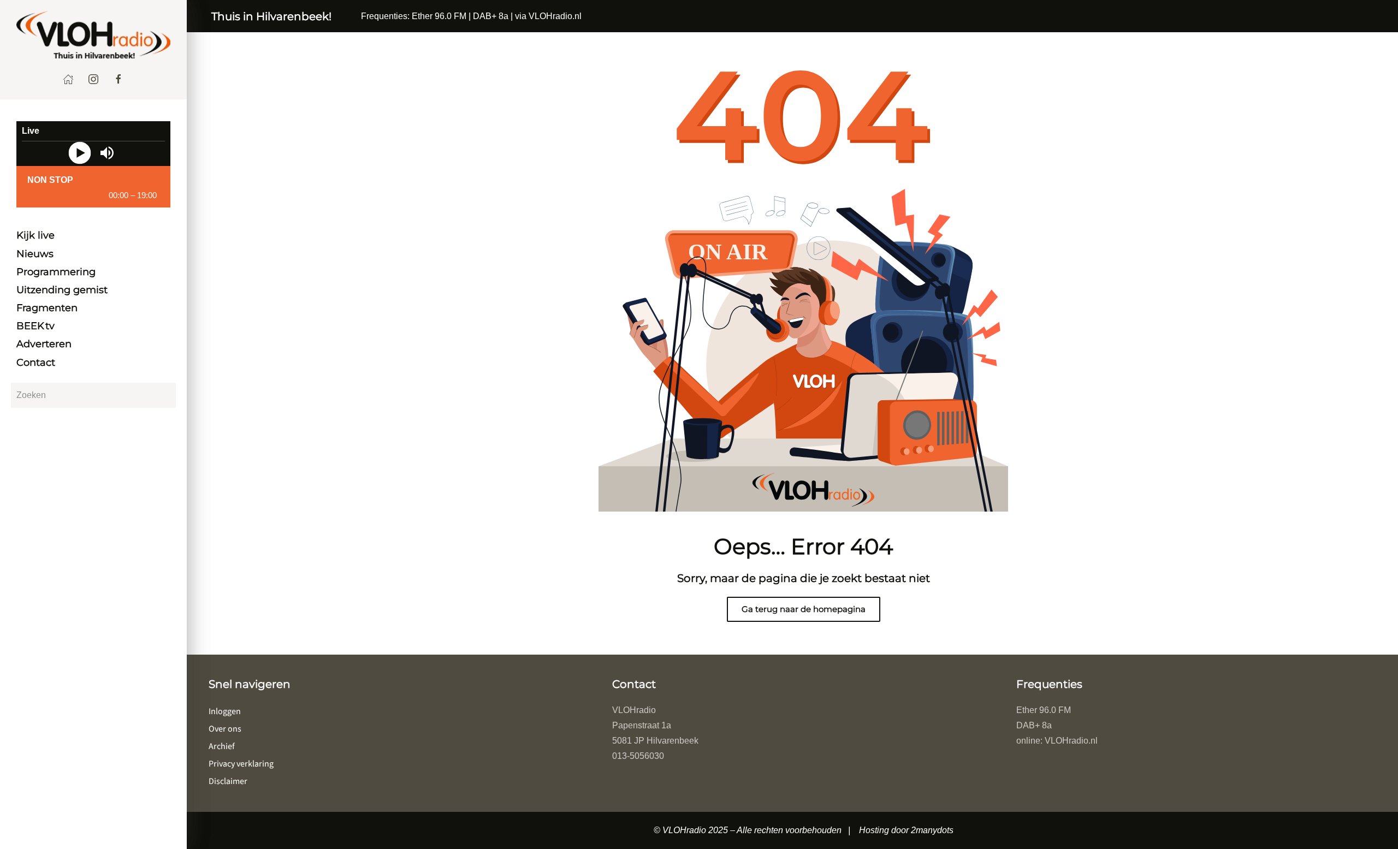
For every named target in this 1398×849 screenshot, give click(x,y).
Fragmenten (47, 308)
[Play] (80, 153)
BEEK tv (35, 326)
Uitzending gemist (62, 290)
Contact (35, 363)
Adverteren (44, 345)
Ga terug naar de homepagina (804, 609)
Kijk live (35, 236)
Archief (222, 746)
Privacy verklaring (241, 764)
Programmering (56, 272)
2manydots (932, 830)
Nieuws (35, 254)
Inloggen (225, 711)
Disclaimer (228, 781)
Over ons (225, 729)
